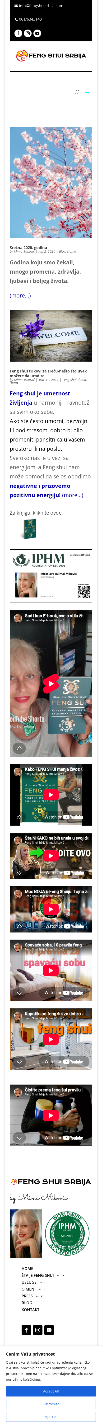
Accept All (51, 1391)
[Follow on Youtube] (37, 33)
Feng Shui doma (74, 379)
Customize (51, 1404)
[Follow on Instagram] (28, 33)
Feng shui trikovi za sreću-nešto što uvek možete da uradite (48, 373)
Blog (62, 251)
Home (71, 251)
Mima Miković (24, 251)
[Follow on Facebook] (18, 33)
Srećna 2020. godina (28, 247)
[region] (51, 1386)
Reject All (51, 1416)
